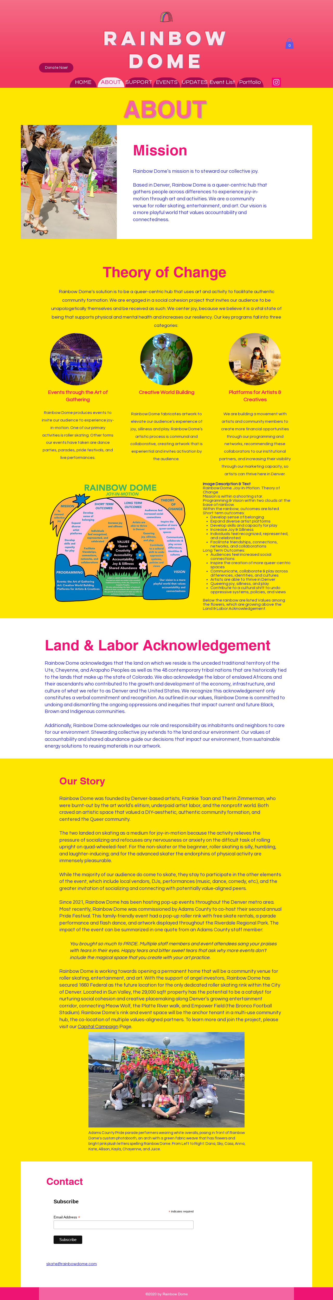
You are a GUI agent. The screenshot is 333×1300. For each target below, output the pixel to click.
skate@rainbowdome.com (71, 1264)
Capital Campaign (98, 1026)
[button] (289, 43)
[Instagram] (276, 82)
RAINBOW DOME (166, 49)
